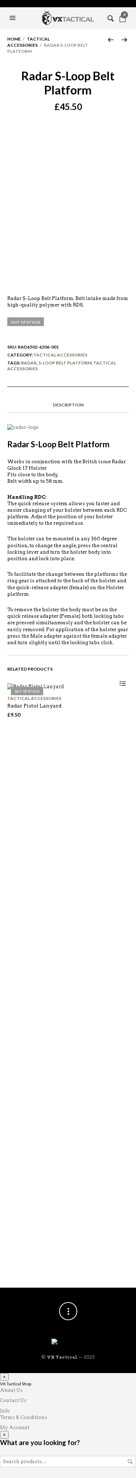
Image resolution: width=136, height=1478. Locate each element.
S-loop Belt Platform (64, 363)
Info (5, 1411)
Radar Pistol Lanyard (34, 706)
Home (14, 39)
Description (68, 404)
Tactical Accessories (28, 42)
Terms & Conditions (23, 1417)
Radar (29, 363)
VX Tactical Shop (15, 1383)
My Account (14, 1427)
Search (130, 1462)
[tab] (68, 405)
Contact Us (13, 1400)
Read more (122, 683)
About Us (11, 1390)
